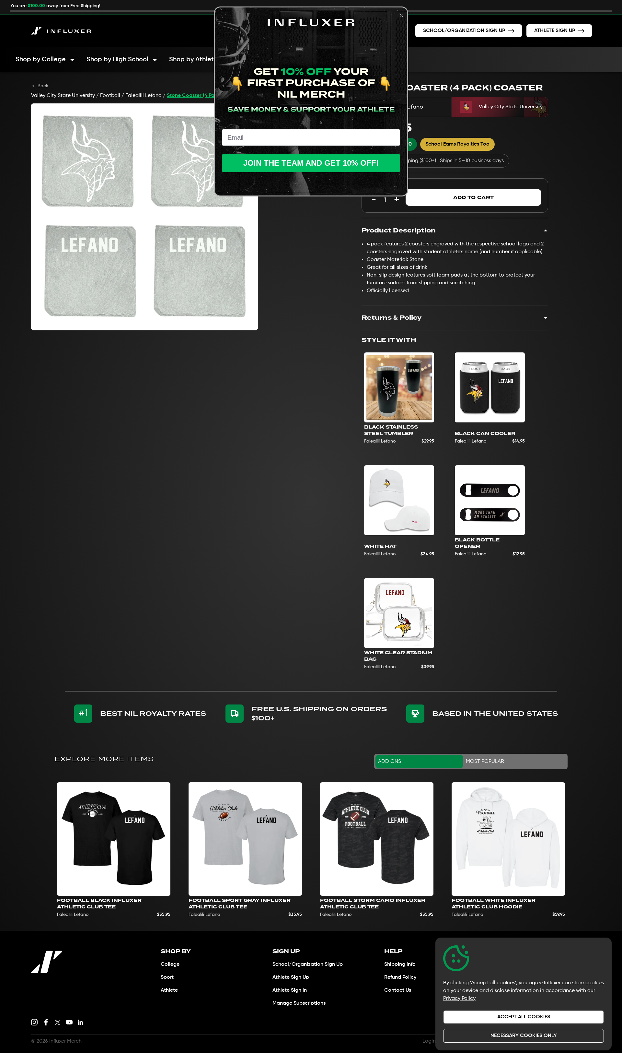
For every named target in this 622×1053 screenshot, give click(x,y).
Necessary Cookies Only (523, 1035)
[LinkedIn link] (80, 1022)
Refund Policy (400, 977)
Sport (167, 977)
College (170, 964)
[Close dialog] (401, 15)
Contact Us (397, 990)
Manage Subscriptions (299, 1003)
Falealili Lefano (143, 95)
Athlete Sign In (289, 990)
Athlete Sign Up (290, 977)
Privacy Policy (459, 998)
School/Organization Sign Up (307, 964)
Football (110, 95)
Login (429, 1041)
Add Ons (389, 761)
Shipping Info (400, 964)
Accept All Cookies (523, 1017)
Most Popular (485, 761)
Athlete (169, 990)
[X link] (57, 1022)
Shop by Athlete (193, 59)
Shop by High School (117, 59)
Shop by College (41, 59)
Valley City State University (63, 95)
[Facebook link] (46, 1022)
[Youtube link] (69, 1022)
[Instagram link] (34, 1022)
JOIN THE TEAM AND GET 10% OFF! (311, 163)
